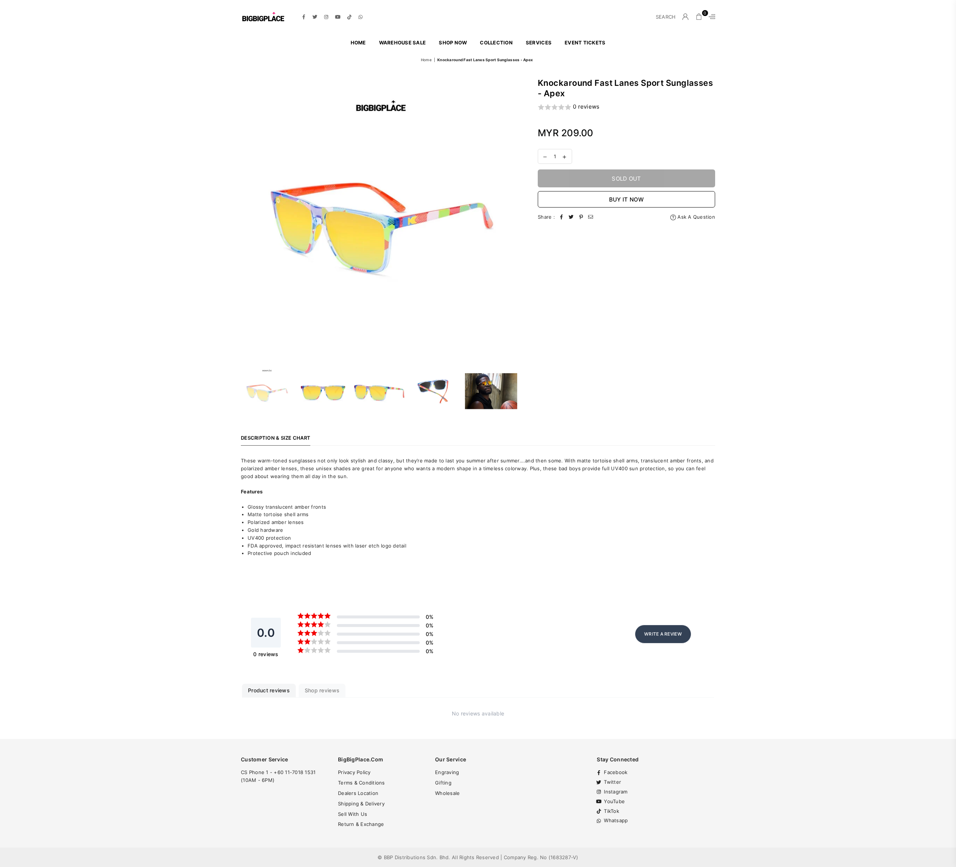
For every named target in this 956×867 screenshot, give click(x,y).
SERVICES (539, 43)
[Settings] (710, 16)
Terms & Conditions (361, 783)
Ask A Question (695, 217)
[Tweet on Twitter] (571, 217)
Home (358, 43)
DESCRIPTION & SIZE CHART (275, 438)
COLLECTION (496, 43)
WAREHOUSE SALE (402, 43)
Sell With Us (352, 814)
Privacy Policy (354, 772)
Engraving (447, 772)
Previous (247, 217)
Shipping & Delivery (361, 804)
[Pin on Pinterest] (581, 217)
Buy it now (626, 199)
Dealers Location (358, 793)
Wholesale (447, 793)
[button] (626, 107)
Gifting (443, 783)
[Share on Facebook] (562, 217)
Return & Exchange (361, 824)
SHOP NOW (453, 43)
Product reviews (269, 690)
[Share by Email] (591, 217)
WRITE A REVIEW (663, 634)
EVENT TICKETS (585, 43)
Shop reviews (322, 690)
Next (514, 217)
